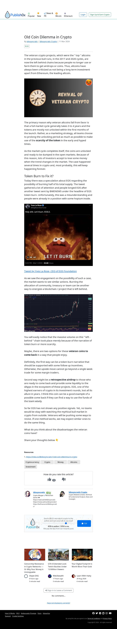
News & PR (48, 14)
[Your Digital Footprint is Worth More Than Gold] (82, 555)
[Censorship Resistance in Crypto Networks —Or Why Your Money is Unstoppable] (34, 555)
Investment (31, 466)
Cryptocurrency (32, 462)
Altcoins (73, 462)
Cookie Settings (18, 616)
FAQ (18, 613)
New (39, 16)
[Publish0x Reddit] (103, 613)
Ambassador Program (28, 613)
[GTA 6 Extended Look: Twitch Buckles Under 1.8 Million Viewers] (58, 555)
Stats (39, 613)
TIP (85, 523)
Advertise (46, 613)
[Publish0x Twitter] (97, 613)
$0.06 (27, 46)
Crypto (47, 462)
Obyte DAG (34, 576)
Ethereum (68, 16)
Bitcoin (58, 16)
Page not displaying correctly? (58, 603)
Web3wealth (58, 576)
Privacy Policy (107, 618)
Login (83, 14)
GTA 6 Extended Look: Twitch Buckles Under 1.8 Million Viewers (57, 567)
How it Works (10, 613)
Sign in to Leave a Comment (59, 590)
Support (8, 616)
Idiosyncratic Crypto (48, 41)
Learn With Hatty (84, 576)
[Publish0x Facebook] (93, 613)
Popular (31, 16)
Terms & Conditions (94, 618)
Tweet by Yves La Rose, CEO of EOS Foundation (50, 271)
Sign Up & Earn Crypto (100, 14)
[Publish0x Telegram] (100, 613)
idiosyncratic (32, 41)
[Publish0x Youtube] (110, 613)
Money (61, 462)
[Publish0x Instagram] (107, 613)
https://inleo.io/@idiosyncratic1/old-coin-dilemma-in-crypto (51, 457)
